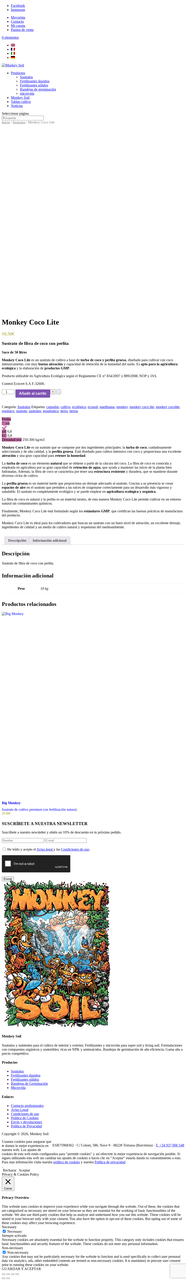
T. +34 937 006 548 (170, 1145)
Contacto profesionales (27, 1106)
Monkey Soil (20, 97)
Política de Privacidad (26, 1126)
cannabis (52, 407)
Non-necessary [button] (12, 1248)
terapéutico (51, 411)
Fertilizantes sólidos (34, 85)
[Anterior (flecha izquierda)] (3, 1278)
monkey (122, 407)
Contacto (17, 21)
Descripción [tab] (17, 540)
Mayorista (18, 17)
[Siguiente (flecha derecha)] (8, 1278)
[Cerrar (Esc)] (17, 1274)
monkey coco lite (142, 407)
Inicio (6, 122)
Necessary (14, 1231)
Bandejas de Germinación (29, 1083)
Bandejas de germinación (38, 89)
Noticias (17, 106)
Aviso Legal (19, 1110)
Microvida (18, 1088)
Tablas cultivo (21, 102)
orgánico (8, 411)
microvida (27, 93)
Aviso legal (45, 849)
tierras (73, 411)
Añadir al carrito (32, 393)
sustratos (35, 411)
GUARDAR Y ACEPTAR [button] (21, 1269)
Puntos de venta (22, 30)
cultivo (65, 407)
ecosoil (93, 407)
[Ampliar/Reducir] (3, 1274)
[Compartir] (13, 1274)
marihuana (107, 407)
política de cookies (66, 1162)
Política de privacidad (110, 1162)
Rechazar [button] (9, 1170)
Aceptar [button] (24, 1170)
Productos (18, 73)
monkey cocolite (167, 407)
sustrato (21, 411)
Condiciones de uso (75, 849)
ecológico (79, 407)
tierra (64, 411)
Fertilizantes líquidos (34, 81)
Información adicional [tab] (49, 540)
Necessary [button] (9, 1227)
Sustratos (26, 77)
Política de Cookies (25, 1118)
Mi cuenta (18, 26)
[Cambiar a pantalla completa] (8, 1274)
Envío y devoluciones (26, 1122)
